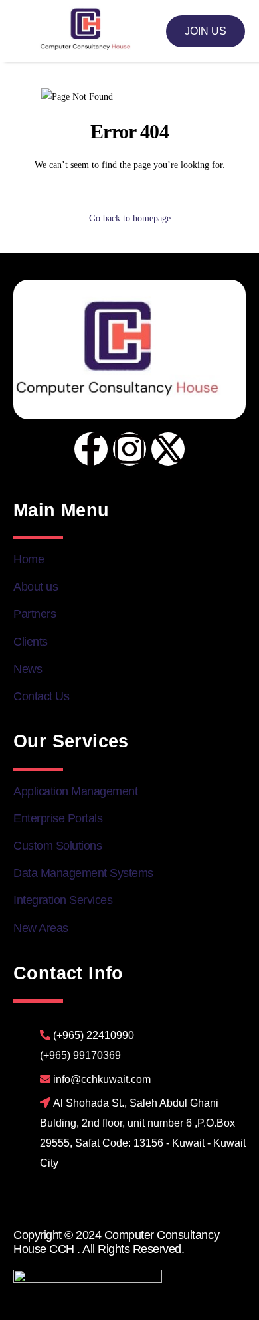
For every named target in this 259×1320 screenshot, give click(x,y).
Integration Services (62, 900)
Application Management (75, 791)
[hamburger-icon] (24, 32)
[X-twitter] (168, 449)
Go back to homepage (130, 218)
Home (28, 559)
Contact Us (41, 696)
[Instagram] (129, 449)
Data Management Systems (83, 873)
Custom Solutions (57, 845)
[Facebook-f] (91, 449)
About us (35, 586)
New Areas (40, 928)
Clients (30, 641)
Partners (34, 613)
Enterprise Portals (57, 818)
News (27, 669)
